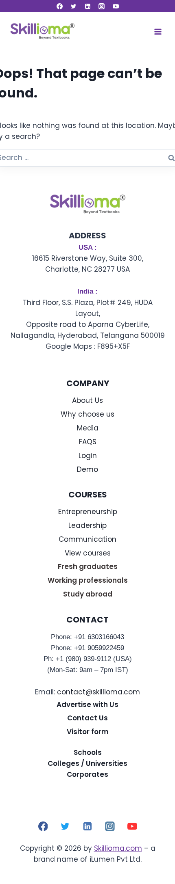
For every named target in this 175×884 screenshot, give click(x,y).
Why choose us (87, 414)
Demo (87, 469)
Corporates (87, 774)
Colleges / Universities (87, 763)
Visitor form (88, 732)
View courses (88, 553)
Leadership (87, 525)
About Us (87, 400)
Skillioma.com (118, 848)
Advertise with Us (87, 704)
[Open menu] (157, 31)
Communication (87, 539)
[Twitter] (74, 6)
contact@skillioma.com (98, 692)
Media (87, 428)
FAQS (87, 442)
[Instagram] (102, 6)
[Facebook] (59, 6)
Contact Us (87, 718)
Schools (88, 752)
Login (88, 455)
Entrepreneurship (87, 512)
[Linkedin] (87, 6)
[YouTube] (115, 6)
